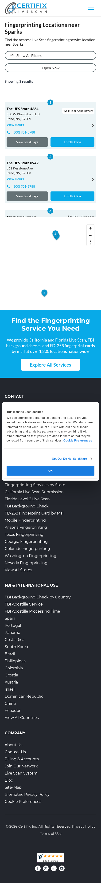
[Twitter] (46, 868)
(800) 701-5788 (23, 132)
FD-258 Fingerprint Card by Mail (34, 513)
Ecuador (12, 710)
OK (50, 470)
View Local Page (27, 142)
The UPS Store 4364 (23, 109)
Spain (10, 618)
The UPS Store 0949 (23, 163)
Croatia (11, 675)
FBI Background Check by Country (38, 597)
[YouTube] (62, 868)
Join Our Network (21, 766)
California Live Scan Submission (34, 492)
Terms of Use (50, 833)
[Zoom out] (90, 235)
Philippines (15, 661)
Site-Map (13, 787)
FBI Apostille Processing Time (32, 611)
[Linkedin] (54, 868)
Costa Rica (14, 639)
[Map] (50, 263)
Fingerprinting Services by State (35, 485)
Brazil (10, 654)
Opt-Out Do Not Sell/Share (69, 458)
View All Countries (22, 717)
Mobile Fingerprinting (25, 520)
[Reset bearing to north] (90, 242)
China (10, 703)
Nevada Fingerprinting (26, 563)
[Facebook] (38, 868)
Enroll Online (72, 142)
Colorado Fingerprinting (27, 548)
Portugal (13, 625)
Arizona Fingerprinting (26, 527)
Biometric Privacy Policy (27, 794)
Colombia (14, 668)
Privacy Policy (83, 826)
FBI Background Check (27, 506)
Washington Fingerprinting (30, 556)
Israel (10, 689)
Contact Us (15, 752)
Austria (11, 682)
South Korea (16, 647)
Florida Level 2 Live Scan (27, 499)
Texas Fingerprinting (24, 534)
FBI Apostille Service (24, 604)
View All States (18, 570)
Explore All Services (50, 365)
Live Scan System (21, 773)
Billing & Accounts (22, 759)
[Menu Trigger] (90, 7)
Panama (12, 632)
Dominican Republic (24, 696)
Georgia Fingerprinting (26, 541)
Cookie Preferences (23, 801)
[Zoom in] (90, 228)
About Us (13, 745)
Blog (9, 780)
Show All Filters (29, 55)
